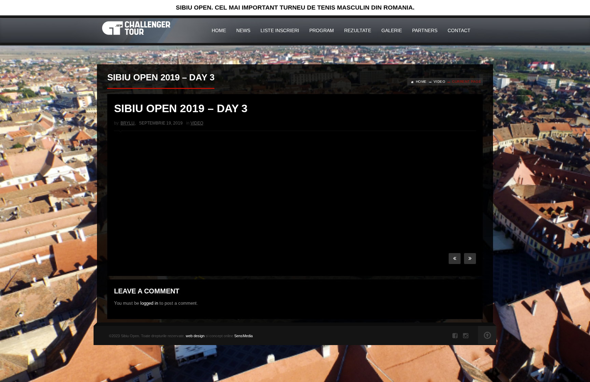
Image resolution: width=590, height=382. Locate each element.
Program (321, 30)
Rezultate (357, 30)
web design (195, 336)
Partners (424, 30)
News (243, 30)
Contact (459, 30)
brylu (128, 123)
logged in (149, 303)
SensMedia (243, 336)
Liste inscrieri (280, 30)
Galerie (391, 30)
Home (219, 30)
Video (440, 81)
